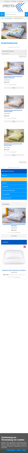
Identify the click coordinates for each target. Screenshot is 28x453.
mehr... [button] (14, 87)
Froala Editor (17, 47)
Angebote (5, 242)
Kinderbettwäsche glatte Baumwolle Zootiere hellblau (13, 110)
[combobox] (14, 51)
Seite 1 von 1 (23, 56)
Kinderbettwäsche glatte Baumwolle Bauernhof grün (13, 144)
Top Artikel (5, 204)
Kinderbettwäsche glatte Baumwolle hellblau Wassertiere (13, 77)
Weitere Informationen (11, 450)
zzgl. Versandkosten (13, 84)
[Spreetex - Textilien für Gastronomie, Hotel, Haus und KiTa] (14, 7)
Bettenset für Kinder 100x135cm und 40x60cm (14, 270)
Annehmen (24, 450)
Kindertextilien (9, 171)
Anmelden (21, 1)
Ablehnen (18, 450)
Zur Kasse (7, 1)
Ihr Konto (14, 1)
